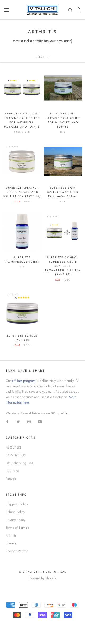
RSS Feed (12, 470)
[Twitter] (18, 421)
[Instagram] (29, 421)
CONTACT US (16, 455)
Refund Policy (15, 512)
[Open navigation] (6, 10)
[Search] (70, 10)
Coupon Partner (17, 551)
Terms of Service (17, 527)
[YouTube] (40, 421)
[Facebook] (7, 421)
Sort (41, 57)
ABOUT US (13, 447)
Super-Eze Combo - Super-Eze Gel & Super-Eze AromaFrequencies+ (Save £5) (63, 266)
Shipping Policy (17, 504)
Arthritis (11, 535)
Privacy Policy (15, 519)
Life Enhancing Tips (19, 463)
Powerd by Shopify (42, 578)
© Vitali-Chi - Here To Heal (42, 572)
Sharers (11, 543)
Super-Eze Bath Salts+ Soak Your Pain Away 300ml (62, 192)
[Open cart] (79, 9)
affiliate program (23, 380)
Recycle (11, 478)
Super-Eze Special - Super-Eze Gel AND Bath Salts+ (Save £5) (22, 192)
